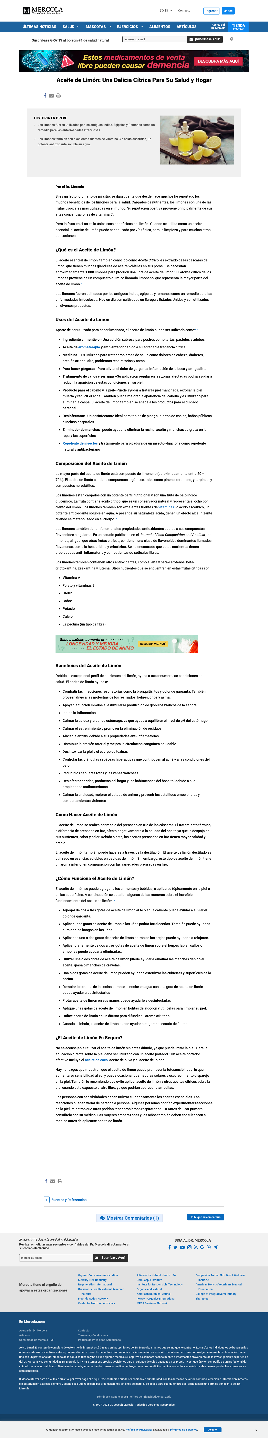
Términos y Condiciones (93, 1335)
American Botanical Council (154, 1293)
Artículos (187, 26)
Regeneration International (95, 1284)
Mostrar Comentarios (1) (133, 1218)
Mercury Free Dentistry (92, 1280)
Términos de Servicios (183, 1429)
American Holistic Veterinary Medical (219, 1287)
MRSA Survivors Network (152, 1303)
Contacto (83, 1330)
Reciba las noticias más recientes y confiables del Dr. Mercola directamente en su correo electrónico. (74, 1246)
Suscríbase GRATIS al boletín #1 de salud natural (70, 40)
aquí (96, 1379)
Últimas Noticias (39, 26)
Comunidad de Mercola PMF (36, 1339)
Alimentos (159, 26)
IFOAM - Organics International (156, 1298)
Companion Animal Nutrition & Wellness (220, 1278)
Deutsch (167, 18)
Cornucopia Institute (149, 1280)
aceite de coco (96, 1060)
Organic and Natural (149, 1289)
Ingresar (212, 11)
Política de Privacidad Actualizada (99, 1339)
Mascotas (96, 26)
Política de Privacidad (139, 1429)
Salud (69, 26)
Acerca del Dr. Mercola (218, 26)
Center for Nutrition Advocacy (96, 1303)
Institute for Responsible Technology (160, 1284)
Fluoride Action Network (93, 1298)
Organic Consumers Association (98, 1275)
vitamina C (167, 507)
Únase (228, 11)
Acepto (212, 1429)
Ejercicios (128, 26)
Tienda (238, 26)
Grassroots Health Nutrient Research (101, 1291)
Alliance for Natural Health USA (156, 1275)
